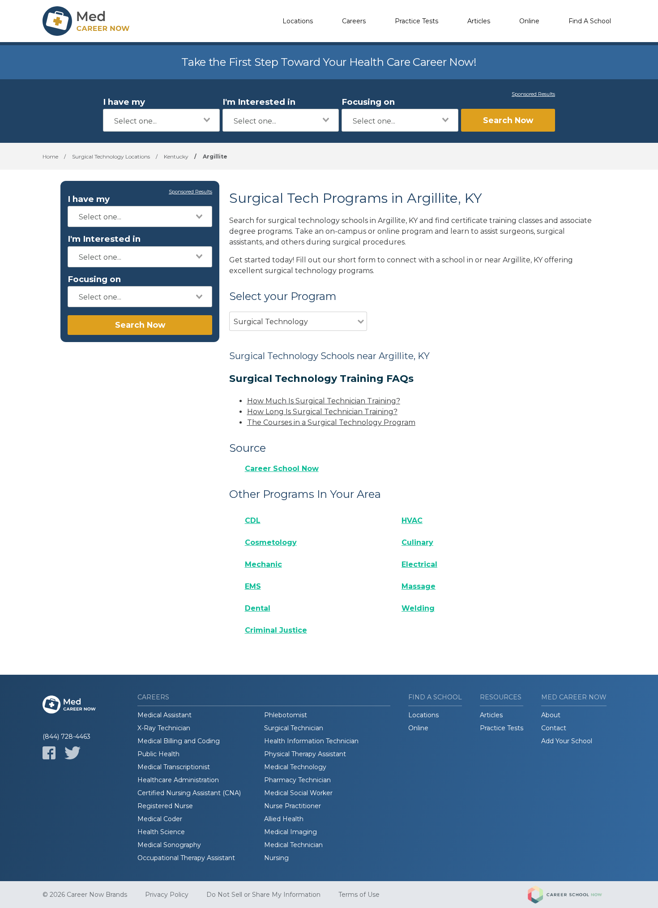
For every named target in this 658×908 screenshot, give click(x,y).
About (550, 715)
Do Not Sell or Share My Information (263, 894)
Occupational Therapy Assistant (186, 858)
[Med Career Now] (87, 21)
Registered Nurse (165, 806)
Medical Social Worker (298, 793)
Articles (478, 21)
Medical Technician (293, 845)
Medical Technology (295, 767)
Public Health (158, 754)
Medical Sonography (169, 845)
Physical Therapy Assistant (305, 754)
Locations (297, 21)
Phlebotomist (285, 715)
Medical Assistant (164, 715)
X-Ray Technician (163, 728)
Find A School (589, 21)
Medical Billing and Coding (178, 741)
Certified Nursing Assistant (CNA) (189, 793)
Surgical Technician (293, 728)
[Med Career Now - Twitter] (72, 752)
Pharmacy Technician (297, 780)
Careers (354, 21)
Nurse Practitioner (292, 806)
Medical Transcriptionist (173, 767)
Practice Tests (416, 21)
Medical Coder (159, 819)
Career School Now (282, 468)
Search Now (508, 120)
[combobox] (161, 120)
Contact (553, 728)
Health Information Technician (311, 741)
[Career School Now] (571, 895)
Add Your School (566, 741)
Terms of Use (359, 894)
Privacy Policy (166, 894)
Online (529, 21)
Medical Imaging (290, 832)
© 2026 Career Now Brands (85, 894)
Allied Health (283, 819)
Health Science (161, 832)
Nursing (276, 858)
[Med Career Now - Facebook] (49, 752)
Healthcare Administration (178, 780)
